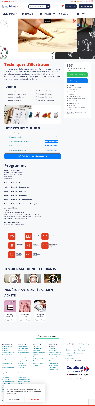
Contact (86, 1)
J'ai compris (35, 399)
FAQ (70, 110)
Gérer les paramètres (14, 399)
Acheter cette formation (77, 75)
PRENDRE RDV (71, 6)
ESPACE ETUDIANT (86, 6)
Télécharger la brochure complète (34, 156)
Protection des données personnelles (77, 347)
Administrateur (69, 358)
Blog (81, 1)
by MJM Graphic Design (83, 344)
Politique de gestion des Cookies (75, 350)
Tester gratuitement (78, 81)
